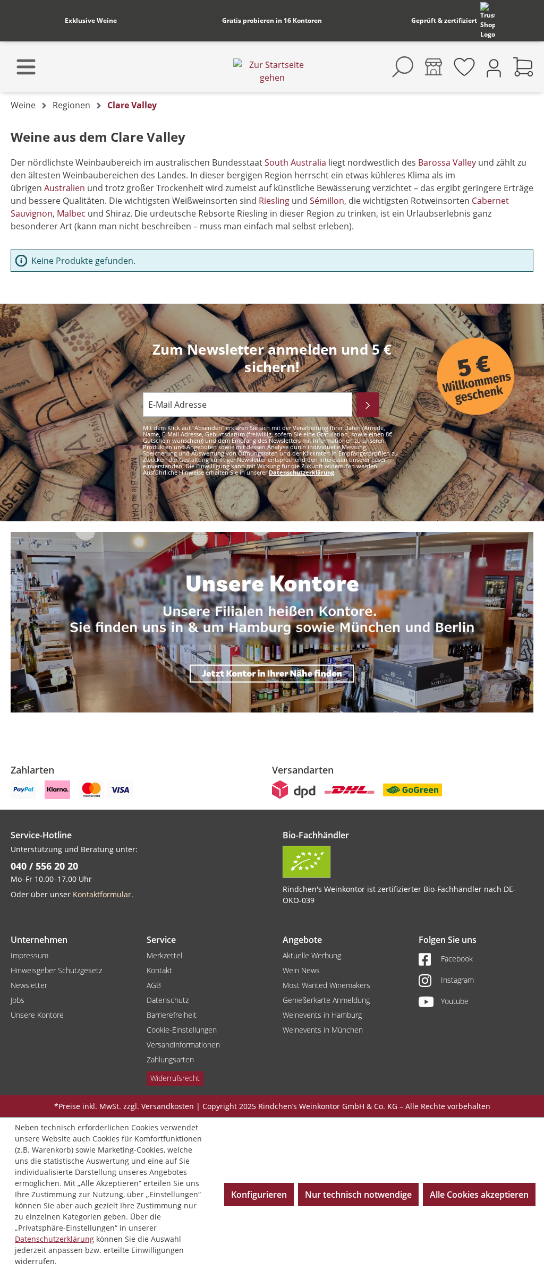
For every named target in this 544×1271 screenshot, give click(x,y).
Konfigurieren (259, 1194)
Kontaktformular (102, 894)
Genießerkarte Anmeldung (326, 1000)
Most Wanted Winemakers (326, 985)
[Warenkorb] (523, 67)
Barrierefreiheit (172, 1015)
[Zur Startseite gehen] (272, 71)
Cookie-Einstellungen (182, 1030)
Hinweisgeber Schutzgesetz (56, 970)
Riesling (275, 201)
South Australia (296, 162)
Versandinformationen (183, 1045)
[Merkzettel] (464, 67)
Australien (64, 188)
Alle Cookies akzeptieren (479, 1194)
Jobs (17, 1000)
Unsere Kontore (37, 1015)
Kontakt (159, 970)
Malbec (71, 213)
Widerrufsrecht (175, 1078)
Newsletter (29, 985)
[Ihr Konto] (494, 67)
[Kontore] (433, 67)
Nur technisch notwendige (358, 1194)
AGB (154, 985)
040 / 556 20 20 (44, 866)
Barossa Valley (446, 162)
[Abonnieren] (367, 404)
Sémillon (327, 201)
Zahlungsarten (170, 1059)
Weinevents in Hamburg (322, 1015)
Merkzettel (164, 955)
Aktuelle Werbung (312, 955)
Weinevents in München (323, 1030)
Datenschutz (168, 1000)
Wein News (301, 970)
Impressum (29, 955)
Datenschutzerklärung (301, 472)
